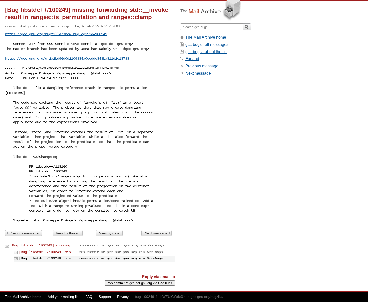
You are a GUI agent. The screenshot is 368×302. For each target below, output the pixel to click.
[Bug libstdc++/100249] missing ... (44, 245)
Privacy (123, 297)
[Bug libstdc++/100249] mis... (48, 252)
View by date (109, 233)
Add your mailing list (63, 297)
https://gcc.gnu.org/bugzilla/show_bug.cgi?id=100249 (56, 34)
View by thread (67, 233)
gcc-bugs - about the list (206, 52)
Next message (156, 233)
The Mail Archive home (205, 37)
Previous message (24, 233)
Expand (192, 59)
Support (105, 297)
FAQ (88, 297)
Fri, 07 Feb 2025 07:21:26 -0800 (98, 26)
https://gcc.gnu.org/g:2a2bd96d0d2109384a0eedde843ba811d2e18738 (67, 59)
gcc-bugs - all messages (206, 44)
